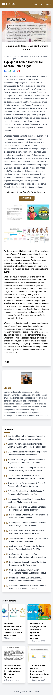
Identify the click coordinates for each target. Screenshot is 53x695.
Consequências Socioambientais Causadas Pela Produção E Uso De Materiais (27, 524)
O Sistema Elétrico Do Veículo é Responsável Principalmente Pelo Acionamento (27, 453)
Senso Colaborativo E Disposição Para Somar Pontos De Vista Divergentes (29, 540)
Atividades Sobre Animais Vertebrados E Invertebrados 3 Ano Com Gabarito (26, 532)
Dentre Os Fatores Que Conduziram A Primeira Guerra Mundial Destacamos (25, 579)
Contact (35, 4)
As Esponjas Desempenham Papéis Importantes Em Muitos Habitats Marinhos (27, 555)
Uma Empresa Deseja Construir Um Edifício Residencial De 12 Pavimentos (27, 563)
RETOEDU (8, 4)
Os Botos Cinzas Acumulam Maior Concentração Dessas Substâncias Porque (27, 571)
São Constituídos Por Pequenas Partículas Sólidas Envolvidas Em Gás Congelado (26, 437)
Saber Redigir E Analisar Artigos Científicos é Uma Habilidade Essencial (28, 516)
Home (6, 56)
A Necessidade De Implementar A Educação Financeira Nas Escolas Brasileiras (27, 484)
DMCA (48, 4)
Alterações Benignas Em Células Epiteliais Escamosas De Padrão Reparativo (27, 508)
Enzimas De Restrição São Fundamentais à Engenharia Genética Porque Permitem (26, 461)
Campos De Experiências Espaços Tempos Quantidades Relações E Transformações (26, 469)
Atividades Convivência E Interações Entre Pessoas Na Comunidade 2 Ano (27, 587)
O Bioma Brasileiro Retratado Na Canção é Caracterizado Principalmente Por (26, 492)
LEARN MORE (27, 198)
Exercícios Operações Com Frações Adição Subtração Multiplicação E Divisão (26, 500)
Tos (42, 4)
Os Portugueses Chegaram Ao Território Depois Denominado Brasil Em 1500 (26, 547)
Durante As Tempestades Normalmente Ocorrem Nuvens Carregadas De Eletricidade (27, 445)
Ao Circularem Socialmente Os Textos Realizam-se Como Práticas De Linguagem (26, 477)
